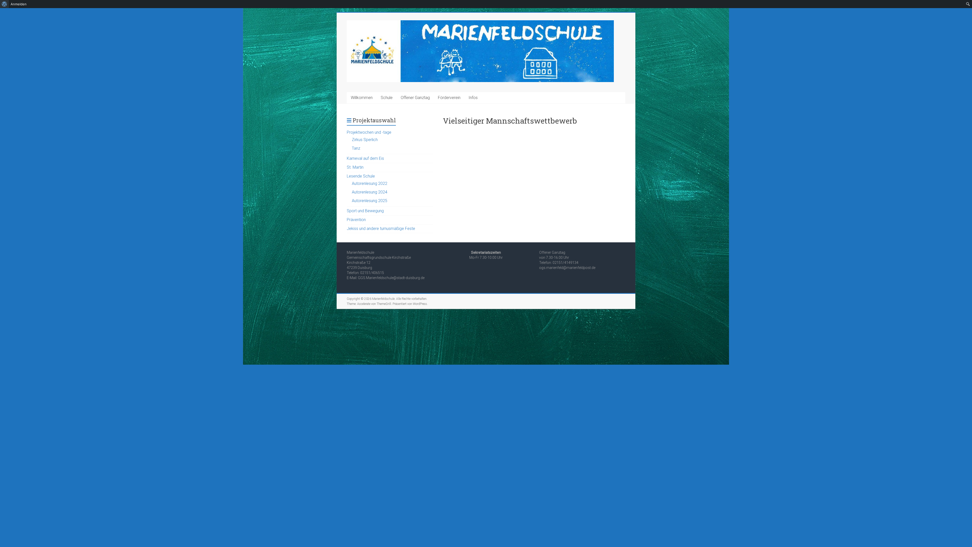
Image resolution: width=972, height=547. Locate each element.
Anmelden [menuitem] (19, 4)
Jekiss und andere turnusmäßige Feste (381, 228)
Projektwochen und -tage (369, 132)
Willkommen (362, 97)
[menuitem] (4, 4)
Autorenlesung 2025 (369, 200)
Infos (473, 97)
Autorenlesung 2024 (369, 192)
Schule (387, 97)
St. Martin (355, 167)
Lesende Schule (361, 176)
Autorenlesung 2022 (369, 183)
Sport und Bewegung (365, 210)
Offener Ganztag (415, 97)
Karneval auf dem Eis (365, 158)
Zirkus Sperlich (365, 139)
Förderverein (449, 97)
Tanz (356, 148)
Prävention (356, 219)
